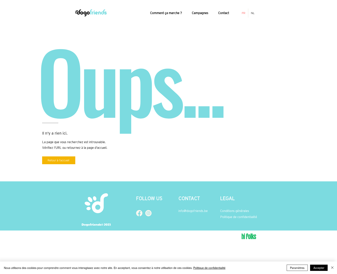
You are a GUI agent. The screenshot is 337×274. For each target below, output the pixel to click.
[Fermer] (332, 268)
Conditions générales (234, 211)
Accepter (318, 268)
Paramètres (297, 268)
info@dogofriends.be (193, 211)
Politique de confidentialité (238, 217)
